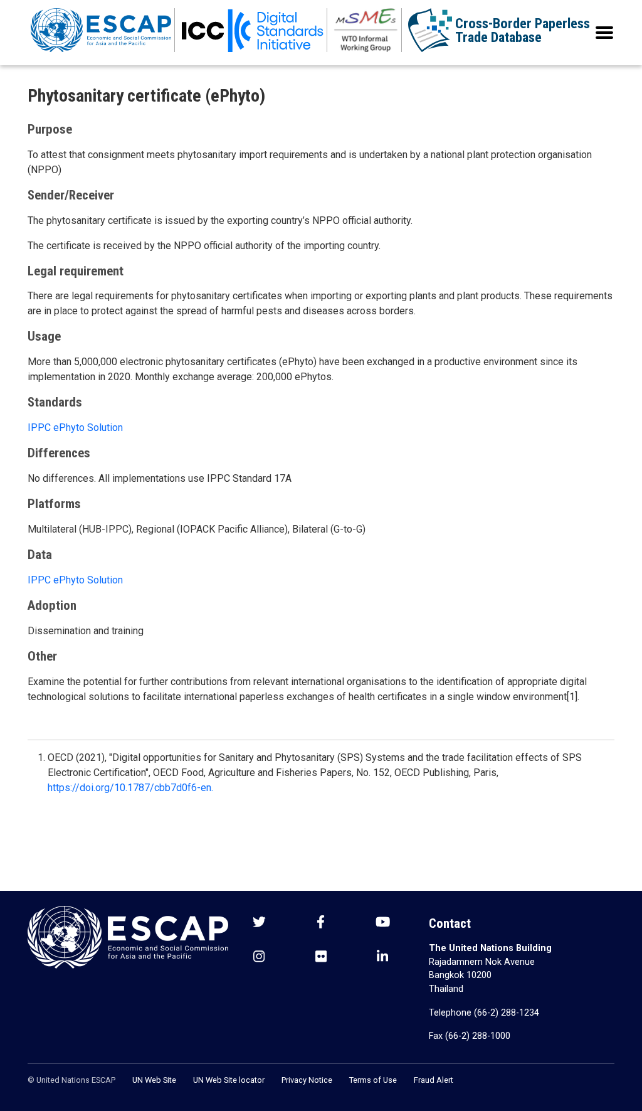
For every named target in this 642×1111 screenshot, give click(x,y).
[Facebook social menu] (321, 923)
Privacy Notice (307, 1080)
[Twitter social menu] (259, 923)
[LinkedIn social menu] (382, 958)
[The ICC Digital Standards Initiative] (252, 30)
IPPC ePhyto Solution (75, 427)
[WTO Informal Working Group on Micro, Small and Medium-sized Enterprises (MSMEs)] (366, 30)
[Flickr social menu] (321, 958)
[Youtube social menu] (383, 923)
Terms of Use (373, 1080)
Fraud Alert (433, 1080)
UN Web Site (154, 1080)
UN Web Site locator (229, 1080)
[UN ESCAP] (128, 936)
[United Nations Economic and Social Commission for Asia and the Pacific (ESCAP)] (101, 30)
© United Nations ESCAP (71, 1080)
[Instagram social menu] (259, 958)
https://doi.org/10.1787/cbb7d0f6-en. (130, 788)
